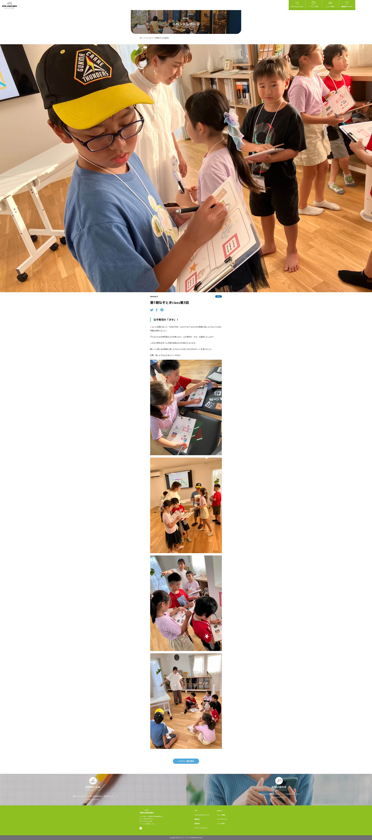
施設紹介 (197, 819)
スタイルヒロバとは (297, 6)
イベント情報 (221, 815)
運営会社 (197, 823)
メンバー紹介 (330, 6)
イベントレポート (148, 38)
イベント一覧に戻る (186, 761)
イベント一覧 (314, 6)
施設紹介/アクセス (347, 6)
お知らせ (219, 810)
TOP (141, 38)
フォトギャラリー (222, 819)
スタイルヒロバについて (202, 815)
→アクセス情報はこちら (147, 824)
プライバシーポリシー (201, 828)
